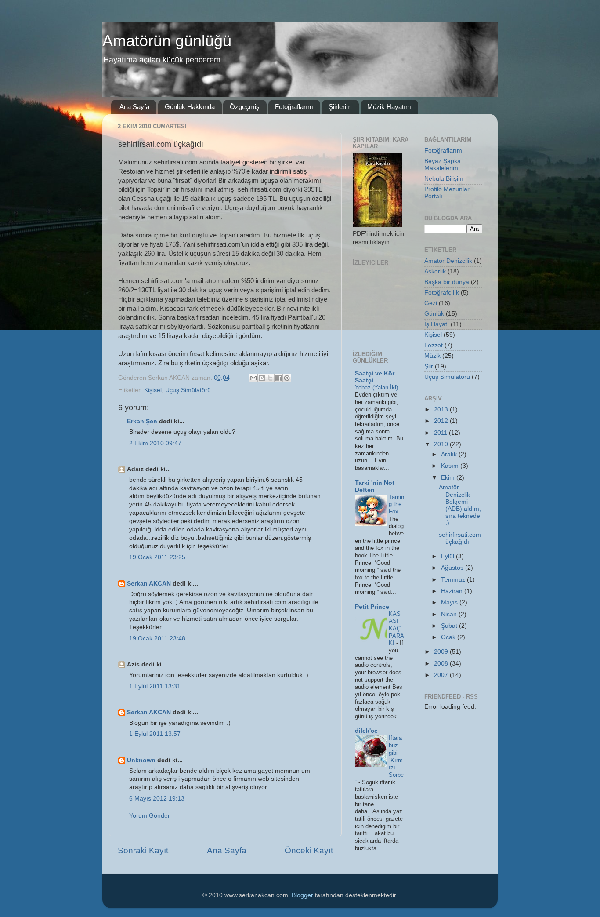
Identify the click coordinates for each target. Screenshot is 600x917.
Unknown (141, 760)
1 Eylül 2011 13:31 (155, 686)
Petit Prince (372, 607)
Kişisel (153, 390)
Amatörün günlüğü (166, 41)
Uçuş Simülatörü (188, 390)
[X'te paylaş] (270, 378)
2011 (441, 432)
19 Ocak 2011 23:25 (157, 557)
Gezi (430, 303)
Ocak (449, 637)
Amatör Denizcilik (448, 261)
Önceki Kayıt (309, 850)
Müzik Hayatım (389, 106)
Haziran (452, 591)
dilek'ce (366, 731)
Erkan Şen (142, 421)
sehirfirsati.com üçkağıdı (460, 538)
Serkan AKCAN (149, 583)
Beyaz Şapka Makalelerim (442, 164)
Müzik (432, 356)
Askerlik (435, 271)
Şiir (428, 366)
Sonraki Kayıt (143, 850)
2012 (442, 421)
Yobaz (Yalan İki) (377, 387)
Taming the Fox (396, 504)
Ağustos (453, 567)
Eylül (448, 556)
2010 (442, 444)
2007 (442, 675)
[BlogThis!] (261, 378)
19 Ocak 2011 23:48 (157, 638)
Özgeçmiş (245, 106)
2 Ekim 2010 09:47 (155, 443)
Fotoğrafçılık (441, 292)
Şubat (450, 625)
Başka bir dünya (446, 282)
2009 (442, 651)
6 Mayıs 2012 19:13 (156, 798)
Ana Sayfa (134, 106)
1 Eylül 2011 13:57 (155, 734)
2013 (442, 409)
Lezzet (433, 345)
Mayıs (450, 602)
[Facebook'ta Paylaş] (278, 378)
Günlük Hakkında (190, 106)
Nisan (450, 614)
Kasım (450, 465)
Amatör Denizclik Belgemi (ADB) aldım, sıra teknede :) (460, 505)
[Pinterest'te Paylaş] (286, 378)
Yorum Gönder (149, 815)
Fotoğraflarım (294, 106)
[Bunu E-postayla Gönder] (253, 378)
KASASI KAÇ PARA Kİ (396, 629)
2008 (442, 663)
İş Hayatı (436, 324)
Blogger (302, 895)
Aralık (450, 454)
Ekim (448, 477)
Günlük (434, 313)
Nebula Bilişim (443, 178)
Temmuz (454, 579)
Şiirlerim (340, 106)
